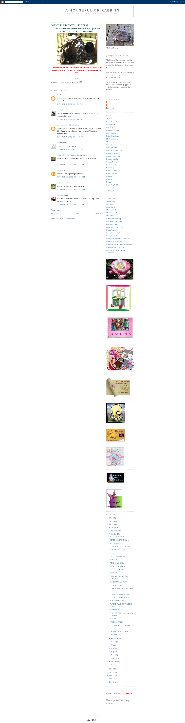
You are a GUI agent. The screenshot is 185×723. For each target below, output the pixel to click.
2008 (111, 679)
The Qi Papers (111, 119)
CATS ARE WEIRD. (117, 537)
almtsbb (59, 95)
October (114, 534)
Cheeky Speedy (111, 173)
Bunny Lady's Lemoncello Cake (117, 236)
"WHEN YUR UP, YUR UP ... (120, 582)
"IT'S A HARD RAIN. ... (118, 585)
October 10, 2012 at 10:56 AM (71, 177)
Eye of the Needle (112, 153)
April (113, 655)
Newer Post (55, 214)
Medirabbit (110, 216)
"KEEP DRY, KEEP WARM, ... (120, 594)
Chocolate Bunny (112, 170)
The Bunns (110, 108)
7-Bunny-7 (110, 191)
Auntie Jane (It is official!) (65, 125)
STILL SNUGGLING (117, 601)
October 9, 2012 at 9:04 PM (70, 119)
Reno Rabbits (111, 127)
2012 (111, 524)
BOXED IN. (114, 560)
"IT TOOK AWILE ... (117, 573)
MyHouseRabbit (112, 139)
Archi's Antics (111, 188)
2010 (111, 672)
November (114, 531)
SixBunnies (61, 195)
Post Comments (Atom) (68, 218)
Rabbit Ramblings (112, 136)
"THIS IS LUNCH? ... (117, 563)
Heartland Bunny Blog (114, 150)
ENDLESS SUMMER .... (118, 566)
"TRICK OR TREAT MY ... (119, 540)
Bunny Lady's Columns (114, 242)
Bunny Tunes (111, 230)
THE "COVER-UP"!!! (117, 556)
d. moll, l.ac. (61, 110)
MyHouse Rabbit (112, 210)
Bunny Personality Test (114, 233)
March (113, 658)
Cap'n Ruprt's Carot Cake (114, 227)
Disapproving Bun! (112, 159)
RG (108, 105)
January (114, 665)
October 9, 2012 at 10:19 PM (70, 137)
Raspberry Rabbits (112, 130)
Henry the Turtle (112, 147)
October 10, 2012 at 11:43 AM (71, 189)
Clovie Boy (110, 168)
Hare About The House (114, 221)
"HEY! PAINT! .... (116, 610)
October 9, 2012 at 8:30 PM (70, 104)
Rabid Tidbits (111, 133)
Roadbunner (110, 124)
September (115, 638)
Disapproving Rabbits (113, 156)
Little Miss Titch (62, 183)
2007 (111, 682)
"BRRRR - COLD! (116, 622)
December (114, 527)
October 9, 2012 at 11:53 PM (70, 149)
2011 (111, 669)
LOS (108, 102)
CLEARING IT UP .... (117, 543)
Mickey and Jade (112, 142)
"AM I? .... (113, 553)
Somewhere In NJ (112, 122)
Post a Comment (56, 210)
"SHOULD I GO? (116, 634)
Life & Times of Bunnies (114, 145)
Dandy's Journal (111, 162)
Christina (60, 143)
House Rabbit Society (113, 219)
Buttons (109, 176)
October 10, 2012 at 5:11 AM (70, 165)
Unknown (60, 170)
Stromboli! (110, 204)
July (112, 645)
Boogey (109, 182)
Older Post (99, 214)
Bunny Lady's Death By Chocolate (118, 239)
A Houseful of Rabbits (92, 10)
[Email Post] (80, 82)
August (113, 642)
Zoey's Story (110, 201)
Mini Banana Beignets (114, 213)
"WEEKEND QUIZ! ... (117, 569)
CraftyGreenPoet (112, 165)
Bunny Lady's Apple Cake (115, 247)
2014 (111, 518)
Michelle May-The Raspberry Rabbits (69, 155)
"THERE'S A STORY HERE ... (120, 631)
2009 (111, 675)
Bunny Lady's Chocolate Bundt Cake (119, 244)
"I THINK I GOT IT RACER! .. (120, 547)
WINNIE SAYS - (115, 619)
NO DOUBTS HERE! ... (118, 550)
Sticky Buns (110, 207)
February (114, 661)
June (113, 648)
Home (77, 214)
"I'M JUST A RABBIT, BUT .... (120, 597)
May (113, 652)
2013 (111, 521)
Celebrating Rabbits (113, 224)
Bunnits (109, 179)
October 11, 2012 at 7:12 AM (70, 205)
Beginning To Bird (112, 185)
